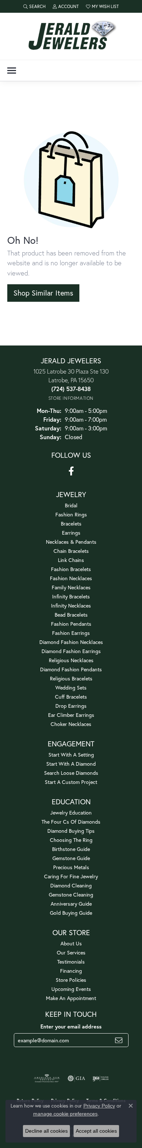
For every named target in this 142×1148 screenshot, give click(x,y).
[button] (34, 6)
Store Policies (71, 979)
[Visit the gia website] (76, 1078)
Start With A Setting (71, 754)
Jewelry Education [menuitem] (71, 812)
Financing (71, 970)
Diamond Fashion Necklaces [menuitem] (71, 642)
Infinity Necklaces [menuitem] (71, 605)
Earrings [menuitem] (71, 532)
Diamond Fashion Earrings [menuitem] (71, 651)
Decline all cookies (46, 1131)
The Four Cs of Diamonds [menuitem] (71, 821)
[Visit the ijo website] (100, 1078)
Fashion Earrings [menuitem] (71, 632)
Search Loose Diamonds (71, 772)
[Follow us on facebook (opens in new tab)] (71, 471)
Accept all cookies (96, 1131)
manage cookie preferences (65, 1114)
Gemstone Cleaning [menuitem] (71, 894)
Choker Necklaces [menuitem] (71, 724)
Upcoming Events (71, 988)
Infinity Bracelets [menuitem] (71, 596)
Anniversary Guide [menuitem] (71, 903)
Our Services (71, 952)
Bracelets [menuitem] (71, 523)
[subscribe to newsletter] (118, 1040)
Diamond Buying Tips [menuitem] (71, 830)
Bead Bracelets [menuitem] (71, 614)
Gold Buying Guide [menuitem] (71, 912)
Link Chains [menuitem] (71, 560)
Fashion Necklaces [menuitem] (71, 578)
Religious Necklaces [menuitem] (71, 660)
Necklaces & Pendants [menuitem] (71, 541)
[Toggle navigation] (11, 70)
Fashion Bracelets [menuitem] (71, 569)
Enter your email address (71, 1026)
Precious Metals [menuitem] (71, 867)
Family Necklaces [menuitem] (71, 587)
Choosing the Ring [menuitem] (71, 839)
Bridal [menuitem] (71, 505)
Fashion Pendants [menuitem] (71, 623)
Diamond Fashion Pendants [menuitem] (71, 669)
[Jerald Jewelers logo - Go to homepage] (71, 36)
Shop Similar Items (43, 293)
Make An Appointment (71, 998)
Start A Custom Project (71, 781)
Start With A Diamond (71, 763)
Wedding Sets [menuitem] (71, 687)
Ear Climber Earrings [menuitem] (71, 714)
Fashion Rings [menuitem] (71, 514)
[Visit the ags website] (46, 1078)
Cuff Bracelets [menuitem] (71, 696)
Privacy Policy (99, 1106)
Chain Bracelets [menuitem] (71, 550)
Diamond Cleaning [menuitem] (71, 885)
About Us (71, 943)
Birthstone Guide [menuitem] (71, 849)
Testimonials (71, 961)
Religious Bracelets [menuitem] (71, 678)
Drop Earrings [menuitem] (71, 705)
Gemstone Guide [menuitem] (71, 858)
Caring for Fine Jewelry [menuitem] (71, 876)
